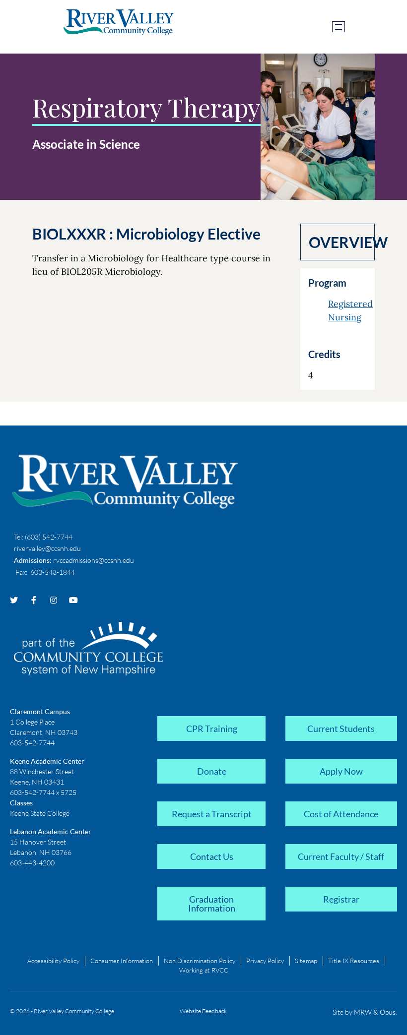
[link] (211, 727)
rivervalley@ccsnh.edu (47, 548)
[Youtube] (73, 600)
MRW (363, 1012)
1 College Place (32, 722)
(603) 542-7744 (48, 537)
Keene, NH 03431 (37, 782)
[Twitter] (14, 600)
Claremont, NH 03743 (43, 732)
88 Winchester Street (42, 771)
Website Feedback (203, 1011)
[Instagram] (54, 600)
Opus (388, 1012)
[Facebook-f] (34, 600)
